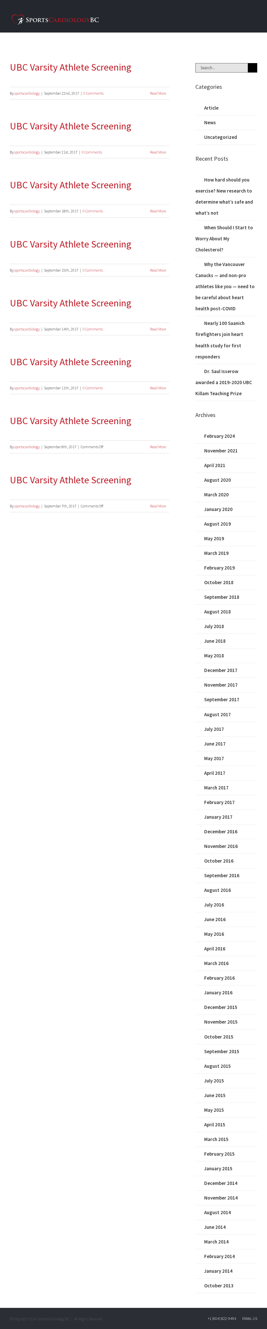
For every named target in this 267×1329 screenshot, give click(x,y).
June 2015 (215, 1095)
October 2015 (218, 1037)
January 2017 (218, 817)
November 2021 (221, 451)
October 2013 (218, 1285)
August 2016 (217, 890)
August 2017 (217, 714)
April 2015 (214, 1124)
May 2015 (214, 1110)
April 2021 (214, 465)
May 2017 (214, 758)
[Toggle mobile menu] (254, 19)
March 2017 (216, 788)
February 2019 (219, 568)
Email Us (249, 1318)
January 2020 (218, 509)
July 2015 (214, 1081)
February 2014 (219, 1256)
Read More (158, 93)
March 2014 (216, 1242)
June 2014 (215, 1227)
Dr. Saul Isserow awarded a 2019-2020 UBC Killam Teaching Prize (223, 382)
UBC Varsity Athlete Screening (70, 67)
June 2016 (215, 919)
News (210, 122)
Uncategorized (220, 137)
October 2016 (218, 861)
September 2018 (221, 597)
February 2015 (219, 1154)
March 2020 (216, 494)
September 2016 (221, 875)
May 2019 (214, 538)
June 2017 (215, 744)
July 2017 (214, 729)
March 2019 (216, 553)
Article (211, 108)
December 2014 (220, 1183)
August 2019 (217, 524)
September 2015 (221, 1051)
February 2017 (219, 802)
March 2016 (216, 963)
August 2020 (217, 480)
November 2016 (221, 846)
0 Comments (93, 93)
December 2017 (220, 670)
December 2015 (220, 1007)
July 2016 (214, 905)
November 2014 (221, 1198)
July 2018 (214, 626)
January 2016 (218, 992)
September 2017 (221, 699)
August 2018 (217, 612)
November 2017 (221, 685)
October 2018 (218, 582)
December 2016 (220, 831)
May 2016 (214, 934)
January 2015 (218, 1168)
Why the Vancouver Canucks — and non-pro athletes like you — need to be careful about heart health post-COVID (225, 286)
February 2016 (219, 978)
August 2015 (217, 1066)
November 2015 (221, 1022)
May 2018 (214, 655)
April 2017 (214, 773)
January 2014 (218, 1271)
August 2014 (217, 1212)
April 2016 (214, 949)
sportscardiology (27, 93)
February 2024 (219, 436)
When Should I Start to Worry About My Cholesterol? (224, 238)
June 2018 (215, 641)
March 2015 (216, 1139)
